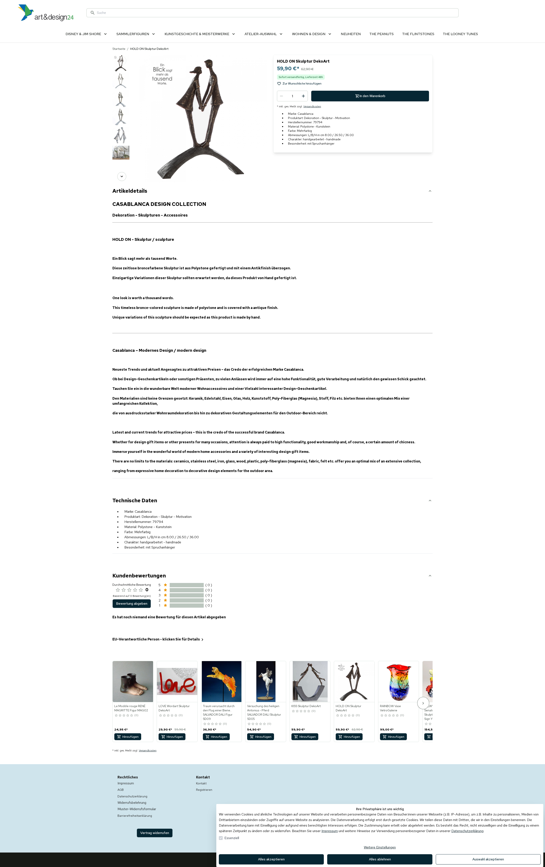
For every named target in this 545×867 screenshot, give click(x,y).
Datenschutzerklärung (467, 831)
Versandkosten (312, 106)
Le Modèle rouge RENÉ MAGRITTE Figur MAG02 (131, 708)
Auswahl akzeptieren (488, 859)
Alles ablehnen (380, 859)
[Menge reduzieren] (281, 96)
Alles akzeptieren (271, 859)
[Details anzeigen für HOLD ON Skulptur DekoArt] (354, 681)
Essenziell (231, 838)
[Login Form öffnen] (507, 13)
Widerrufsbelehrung (132, 802)
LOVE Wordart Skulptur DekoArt (174, 708)
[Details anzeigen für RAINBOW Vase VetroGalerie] (398, 681)
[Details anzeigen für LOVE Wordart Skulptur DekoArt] (177, 681)
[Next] (122, 176)
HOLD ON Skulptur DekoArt (348, 708)
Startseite (118, 49)
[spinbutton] (292, 96)
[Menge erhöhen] (303, 96)
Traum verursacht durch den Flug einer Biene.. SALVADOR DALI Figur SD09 (219, 712)
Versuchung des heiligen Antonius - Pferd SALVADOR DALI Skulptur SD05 (264, 712)
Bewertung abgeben (131, 603)
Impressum (329, 831)
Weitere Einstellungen (380, 847)
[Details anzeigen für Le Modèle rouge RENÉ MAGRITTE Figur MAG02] (133, 681)
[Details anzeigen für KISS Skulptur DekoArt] (310, 681)
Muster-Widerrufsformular (137, 809)
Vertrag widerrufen (154, 833)
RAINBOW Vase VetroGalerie (390, 708)
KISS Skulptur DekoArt (306, 706)
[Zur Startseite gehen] (46, 12)
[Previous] (122, 60)
